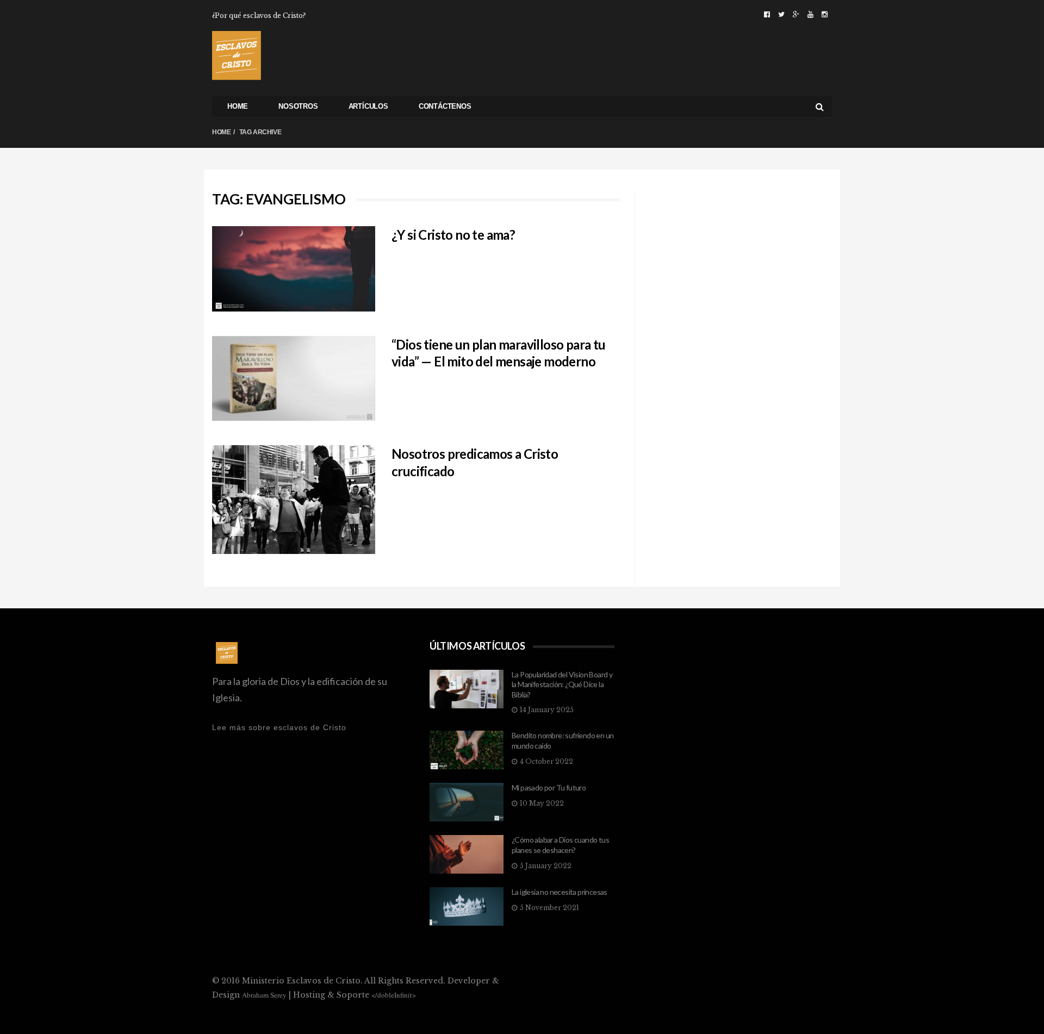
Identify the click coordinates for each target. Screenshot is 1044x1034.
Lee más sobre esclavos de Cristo (279, 727)
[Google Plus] (796, 14)
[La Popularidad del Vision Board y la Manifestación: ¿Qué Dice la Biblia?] (467, 689)
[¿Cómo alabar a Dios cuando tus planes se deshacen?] (467, 854)
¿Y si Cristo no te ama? (453, 234)
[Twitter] (781, 14)
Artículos (368, 106)
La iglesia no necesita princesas (559, 891)
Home (237, 106)
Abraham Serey (264, 995)
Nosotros (298, 106)
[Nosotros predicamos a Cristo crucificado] (293, 499)
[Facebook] (767, 14)
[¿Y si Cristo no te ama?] (293, 268)
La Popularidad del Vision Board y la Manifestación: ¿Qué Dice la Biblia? (562, 684)
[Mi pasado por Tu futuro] (467, 802)
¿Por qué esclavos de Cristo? (259, 15)
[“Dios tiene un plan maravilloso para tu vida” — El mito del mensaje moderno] (293, 378)
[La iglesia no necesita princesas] (467, 906)
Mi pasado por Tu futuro (549, 787)
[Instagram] (825, 14)
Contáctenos (445, 106)
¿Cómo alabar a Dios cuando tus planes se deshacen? (560, 845)
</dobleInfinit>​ (393, 995)
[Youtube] (810, 14)
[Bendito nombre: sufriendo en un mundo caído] (467, 750)
